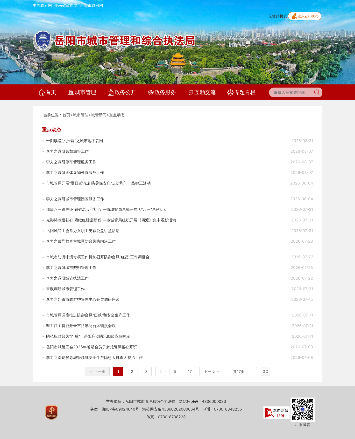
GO (265, 371)
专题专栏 (245, 92)
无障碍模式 (277, 16)
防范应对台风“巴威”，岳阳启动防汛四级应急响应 (88, 336)
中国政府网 (42, 5)
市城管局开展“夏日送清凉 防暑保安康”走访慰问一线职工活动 (98, 183)
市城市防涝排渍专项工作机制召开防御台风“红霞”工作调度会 (97, 256)
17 (190, 371)
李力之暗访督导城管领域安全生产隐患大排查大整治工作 (94, 357)
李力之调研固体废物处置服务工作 (75, 172)
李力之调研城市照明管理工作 (71, 267)
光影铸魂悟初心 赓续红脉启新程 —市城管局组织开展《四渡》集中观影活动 (111, 220)
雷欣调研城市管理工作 (65, 288)
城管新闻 (98, 114)
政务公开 (125, 92)
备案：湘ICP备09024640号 (114, 409)
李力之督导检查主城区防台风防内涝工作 (81, 241)
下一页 (212, 371)
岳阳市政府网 (91, 5)
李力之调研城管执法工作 (67, 278)
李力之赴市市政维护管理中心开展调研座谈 (83, 299)
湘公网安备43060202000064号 (170, 409)
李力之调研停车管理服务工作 (71, 161)
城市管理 (85, 92)
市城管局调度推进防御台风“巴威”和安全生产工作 (88, 315)
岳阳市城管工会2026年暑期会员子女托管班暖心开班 (91, 346)
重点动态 (117, 114)
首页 (51, 92)
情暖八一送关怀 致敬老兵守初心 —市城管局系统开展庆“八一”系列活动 (106, 209)
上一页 (97, 371)
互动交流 (205, 92)
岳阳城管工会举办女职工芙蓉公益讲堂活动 (83, 230)
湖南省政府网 (66, 5)
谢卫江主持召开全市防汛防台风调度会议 (81, 325)
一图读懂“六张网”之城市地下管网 (74, 140)
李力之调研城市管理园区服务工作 (75, 198)
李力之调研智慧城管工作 (67, 151)
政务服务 (165, 92)
